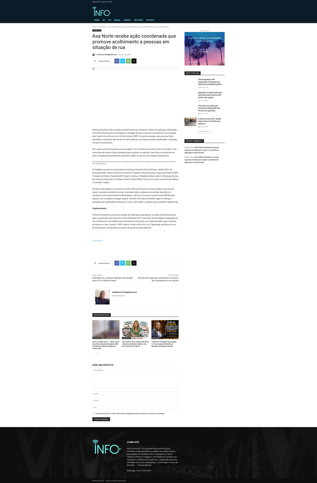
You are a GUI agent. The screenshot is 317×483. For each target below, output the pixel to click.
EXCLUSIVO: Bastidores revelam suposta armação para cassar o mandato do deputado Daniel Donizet (202, 150)
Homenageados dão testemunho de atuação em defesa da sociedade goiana (210, 81)
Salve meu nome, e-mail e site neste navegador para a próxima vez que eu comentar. (130, 413)
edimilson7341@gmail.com (107, 54)
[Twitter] (122, 61)
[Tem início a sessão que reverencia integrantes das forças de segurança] (191, 109)
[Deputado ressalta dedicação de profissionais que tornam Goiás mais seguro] (191, 95)
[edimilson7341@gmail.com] (94, 54)
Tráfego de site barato (102, 249)
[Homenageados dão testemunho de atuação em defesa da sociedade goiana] (191, 82)
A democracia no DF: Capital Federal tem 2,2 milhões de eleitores (209, 121)
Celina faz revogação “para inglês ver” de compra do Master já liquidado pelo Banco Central (163, 344)
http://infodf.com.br (118, 296)
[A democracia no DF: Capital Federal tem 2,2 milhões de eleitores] (191, 122)
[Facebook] (116, 61)
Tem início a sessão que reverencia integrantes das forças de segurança (209, 108)
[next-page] (97, 354)
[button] (222, 20)
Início (94, 27)
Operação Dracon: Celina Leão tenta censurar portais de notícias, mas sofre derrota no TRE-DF (135, 344)
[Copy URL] (134, 61)
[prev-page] (93, 354)
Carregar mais (204, 131)
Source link (97, 240)
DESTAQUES (102, 27)
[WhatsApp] (128, 61)
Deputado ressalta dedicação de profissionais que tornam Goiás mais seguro (210, 95)
